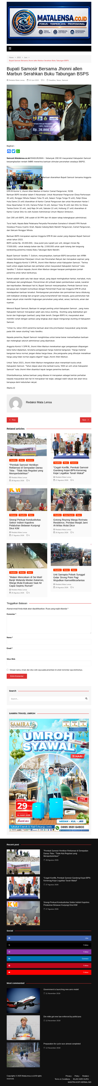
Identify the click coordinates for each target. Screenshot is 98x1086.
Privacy (69, 1076)
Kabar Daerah (68, 515)
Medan (22, 572)
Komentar (11, 614)
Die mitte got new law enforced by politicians (62, 1017)
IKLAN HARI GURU (81, 1079)
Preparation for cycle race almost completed (62, 1044)
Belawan (13, 515)
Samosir (65, 80)
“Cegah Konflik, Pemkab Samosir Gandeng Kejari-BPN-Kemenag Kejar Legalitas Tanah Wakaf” (70, 470)
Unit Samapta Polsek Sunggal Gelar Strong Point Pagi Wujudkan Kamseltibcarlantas (69, 577)
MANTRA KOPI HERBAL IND (79, 1082)
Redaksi (85, 1076)
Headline (52, 80)
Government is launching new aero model (61, 989)
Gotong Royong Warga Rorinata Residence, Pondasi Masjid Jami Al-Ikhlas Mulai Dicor (70, 522)
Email (10, 648)
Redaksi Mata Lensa (16, 80)
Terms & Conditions (62, 1079)
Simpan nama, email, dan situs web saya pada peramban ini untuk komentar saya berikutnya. (46, 670)
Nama (10, 637)
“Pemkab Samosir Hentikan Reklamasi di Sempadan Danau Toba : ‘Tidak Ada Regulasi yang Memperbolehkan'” (66, 853)
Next (84, 420)
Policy (77, 1076)
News (59, 80)
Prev (14, 420)
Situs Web (11, 659)
